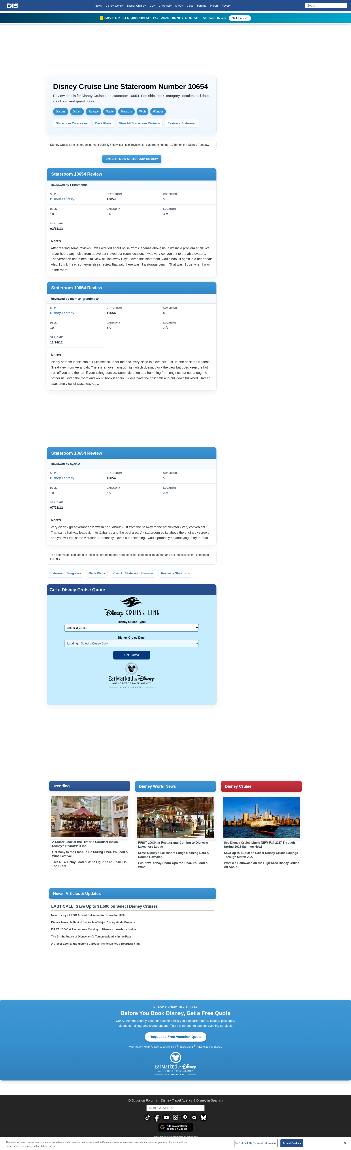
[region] (175, 1143)
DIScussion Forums (142, 1100)
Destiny (60, 111)
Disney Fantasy (62, 199)
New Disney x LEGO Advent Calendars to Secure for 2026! (88, 915)
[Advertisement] (131, 418)
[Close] (345, 1143)
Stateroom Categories (72, 123)
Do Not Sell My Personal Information (256, 1143)
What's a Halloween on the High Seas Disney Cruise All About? (261, 865)
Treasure (126, 111)
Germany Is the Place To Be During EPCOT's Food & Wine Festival (90, 854)
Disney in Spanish (209, 1100)
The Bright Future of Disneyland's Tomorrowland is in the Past (91, 936)
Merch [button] (214, 5)
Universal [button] (164, 5)
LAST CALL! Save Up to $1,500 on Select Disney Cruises (104, 906)
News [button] (98, 5)
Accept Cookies (292, 1143)
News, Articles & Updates (77, 893)
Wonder (158, 111)
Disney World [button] (113, 5)
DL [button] (151, 5)
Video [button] (190, 5)
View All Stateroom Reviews (139, 123)
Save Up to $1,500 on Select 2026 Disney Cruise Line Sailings (165, 18)
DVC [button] (178, 5)
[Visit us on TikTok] (148, 1117)
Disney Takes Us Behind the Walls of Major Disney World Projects (93, 922)
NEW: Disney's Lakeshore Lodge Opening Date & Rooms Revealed (173, 855)
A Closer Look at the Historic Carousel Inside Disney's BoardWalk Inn (85, 844)
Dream (77, 111)
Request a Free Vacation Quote (176, 1037)
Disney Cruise (238, 786)
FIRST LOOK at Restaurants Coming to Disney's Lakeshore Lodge (173, 844)
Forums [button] (201, 5)
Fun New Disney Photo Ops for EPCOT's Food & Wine (173, 865)
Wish (142, 111)
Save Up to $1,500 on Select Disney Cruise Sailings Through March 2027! (261, 855)
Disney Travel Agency (177, 1100)
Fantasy (93, 111)
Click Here (237, 18)
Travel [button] (225, 5)
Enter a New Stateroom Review (132, 158)
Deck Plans (103, 123)
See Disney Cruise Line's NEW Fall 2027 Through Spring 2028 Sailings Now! (259, 844)
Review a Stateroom (182, 123)
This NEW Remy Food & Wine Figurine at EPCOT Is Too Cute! (89, 864)
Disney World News (157, 786)
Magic (110, 111)
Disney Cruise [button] (135, 5)
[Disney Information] (12, 6)
